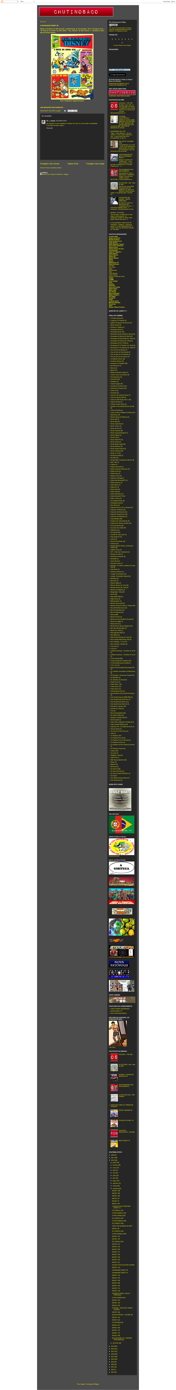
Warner (113, 762)
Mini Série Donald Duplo (118, 628)
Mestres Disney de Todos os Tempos (122, 605)
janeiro (115, 1162)
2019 (112, 1362)
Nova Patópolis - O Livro (118, 641)
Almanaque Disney (116, 332)
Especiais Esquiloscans (118, 514)
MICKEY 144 (116, 1303)
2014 (112, 1349)
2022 (112, 1369)
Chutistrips (114, 393)
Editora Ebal (114, 491)
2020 (112, 1364)
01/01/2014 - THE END (125, 103)
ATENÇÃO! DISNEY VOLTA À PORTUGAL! (121, 1294)
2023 (112, 1372)
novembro (116, 1188)
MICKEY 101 (116, 1244)
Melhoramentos (115, 601)
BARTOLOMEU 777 (116, 1011)
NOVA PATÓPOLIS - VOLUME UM (122, 1315)
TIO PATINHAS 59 (117, 1322)
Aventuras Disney (116, 361)
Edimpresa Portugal (116, 478)
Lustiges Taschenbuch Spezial (120, 576)
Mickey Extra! (115, 623)
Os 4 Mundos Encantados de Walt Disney (123, 671)
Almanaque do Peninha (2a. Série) (121, 341)
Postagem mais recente (49, 164)
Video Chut (114, 757)
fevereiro (115, 1165)
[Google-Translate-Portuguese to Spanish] (122, 44)
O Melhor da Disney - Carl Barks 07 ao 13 (123, 654)
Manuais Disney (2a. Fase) (118, 587)
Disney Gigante (115, 435)
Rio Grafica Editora (116, 715)
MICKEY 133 (116, 1267)
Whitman (113, 764)
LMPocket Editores (116, 571)
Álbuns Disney (115, 325)
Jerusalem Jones (116, 563)
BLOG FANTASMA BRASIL (119, 1013)
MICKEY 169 (116, 1328)
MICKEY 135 (116, 1275)
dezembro (116, 1343)
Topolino (113, 751)
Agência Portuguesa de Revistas (120, 323)
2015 (112, 1351)
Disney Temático (115, 451)
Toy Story (113, 753)
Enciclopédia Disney (117, 500)
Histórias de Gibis (116, 554)
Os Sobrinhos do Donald (118, 680)
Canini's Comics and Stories (119, 375)
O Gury (113, 648)
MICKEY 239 (116, 1285)
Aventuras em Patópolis (118, 363)
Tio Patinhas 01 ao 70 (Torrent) (120, 740)
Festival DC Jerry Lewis (118, 534)
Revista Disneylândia (117, 713)
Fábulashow (114, 530)
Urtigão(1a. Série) (116, 755)
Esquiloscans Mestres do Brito (120, 523)
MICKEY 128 (116, 1249)
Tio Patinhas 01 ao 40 (117, 738)
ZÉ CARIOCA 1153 (117, 1241)
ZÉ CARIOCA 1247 (117, 1218)
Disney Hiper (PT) (116, 439)
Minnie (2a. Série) (116, 630)
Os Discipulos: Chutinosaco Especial (121, 675)
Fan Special (114, 532)
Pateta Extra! (114, 682)
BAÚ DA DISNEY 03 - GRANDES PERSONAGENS (122, 1338)
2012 (112, 1160)
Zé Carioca (114, 769)
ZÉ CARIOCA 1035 (117, 1223)
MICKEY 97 (115, 1201)
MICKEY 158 (116, 1312)
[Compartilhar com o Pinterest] (76, 111)
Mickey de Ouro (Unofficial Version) (121, 619)
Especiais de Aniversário (118, 512)
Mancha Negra (115, 583)
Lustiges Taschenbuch (117, 574)
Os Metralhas (114, 677)
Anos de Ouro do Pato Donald (119, 352)
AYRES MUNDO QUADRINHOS (120, 1009)
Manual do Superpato (117, 589)
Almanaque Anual (116, 329)
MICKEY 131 (116, 1262)
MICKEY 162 (116, 1317)
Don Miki (113, 457)
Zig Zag (113, 775)
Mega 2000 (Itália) (116, 596)
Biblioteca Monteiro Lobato (118, 372)
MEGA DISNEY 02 (124, 1140)
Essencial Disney (116, 525)
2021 (112, 1367)
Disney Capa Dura (116, 424)
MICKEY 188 (116, 1335)
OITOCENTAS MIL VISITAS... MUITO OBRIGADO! (124, 199)
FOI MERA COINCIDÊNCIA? (124, 117)
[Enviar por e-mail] (69, 111)
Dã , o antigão (51, 121)
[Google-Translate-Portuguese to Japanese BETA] (125, 40)
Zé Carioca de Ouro (116, 771)
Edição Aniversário (116, 466)
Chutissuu (113, 390)
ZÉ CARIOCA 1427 (117, 1210)
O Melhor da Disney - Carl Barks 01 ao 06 (123, 651)
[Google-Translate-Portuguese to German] (118, 40)
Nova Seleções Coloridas (118, 644)
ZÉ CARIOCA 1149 (117, 1231)
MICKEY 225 (116, 1259)
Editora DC (114, 487)
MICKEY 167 (116, 1325)
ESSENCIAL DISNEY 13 (126, 1120)
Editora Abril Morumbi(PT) (118, 480)
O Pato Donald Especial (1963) (120, 663)
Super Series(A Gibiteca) (118, 724)
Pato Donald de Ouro (117, 691)
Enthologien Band (116, 503)
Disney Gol (114, 437)
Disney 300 (114, 419)
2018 (112, 1359)
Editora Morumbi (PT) (117, 496)
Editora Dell (114, 489)
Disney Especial (115, 430)
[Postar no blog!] (71, 111)
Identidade (114, 558)
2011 (112, 1157)
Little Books (114, 569)
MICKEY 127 (116, 1252)
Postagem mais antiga (95, 164)
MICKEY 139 (116, 1291)
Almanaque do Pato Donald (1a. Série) (122, 338)
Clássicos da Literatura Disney (120, 395)
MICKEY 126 (116, 1246)
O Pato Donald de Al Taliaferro (119, 660)
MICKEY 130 (116, 1257)
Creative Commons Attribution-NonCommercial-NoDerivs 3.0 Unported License (120, 29)
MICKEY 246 (116, 1196)
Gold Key (113, 543)
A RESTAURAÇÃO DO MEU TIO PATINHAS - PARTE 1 (125, 156)
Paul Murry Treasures (117, 706)
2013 (112, 1346)
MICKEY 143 (116, 1300)
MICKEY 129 (116, 1254)
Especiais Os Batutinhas (118, 516)
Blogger (96, 1384)
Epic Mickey (114, 505)
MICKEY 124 (116, 1239)
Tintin (112, 733)
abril (114, 1170)
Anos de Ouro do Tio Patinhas (119, 354)
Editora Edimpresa (116, 494)
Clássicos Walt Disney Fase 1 (119, 399)
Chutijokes (114, 381)
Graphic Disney (115, 549)
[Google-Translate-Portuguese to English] (128, 40)
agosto (115, 1180)
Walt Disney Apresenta (117, 760)
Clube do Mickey (115, 402)
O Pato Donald (115, 658)
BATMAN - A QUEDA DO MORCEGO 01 (126, 1075)
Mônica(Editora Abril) (117, 632)
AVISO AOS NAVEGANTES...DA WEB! (127, 1131)
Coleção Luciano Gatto (117, 404)
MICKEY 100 (116, 1191)
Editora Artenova (115, 482)
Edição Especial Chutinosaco (119, 469)
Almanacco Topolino (116, 327)
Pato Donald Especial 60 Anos (119, 699)
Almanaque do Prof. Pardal (118, 343)
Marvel (112, 594)
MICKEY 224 (116, 1278)
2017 (112, 1356)
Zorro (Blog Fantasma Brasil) (119, 778)
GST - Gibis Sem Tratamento (119, 552)
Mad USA (113, 580)
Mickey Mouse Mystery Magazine (120, 626)
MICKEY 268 (116, 1283)
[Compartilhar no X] (73, 111)
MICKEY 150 (116, 1305)
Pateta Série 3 (115, 689)
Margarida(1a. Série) (116, 592)
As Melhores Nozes (116, 359)
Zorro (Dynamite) (115, 780)
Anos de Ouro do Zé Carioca (119, 356)
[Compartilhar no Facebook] (74, 111)
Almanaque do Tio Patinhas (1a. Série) (122, 345)
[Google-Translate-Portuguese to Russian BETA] (132, 40)
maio (114, 1173)
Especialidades (115, 518)
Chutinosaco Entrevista (117, 386)
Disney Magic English (117, 444)
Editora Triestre (115, 498)
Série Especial (115, 720)
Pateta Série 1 (115, 684)
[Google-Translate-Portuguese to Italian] (122, 40)
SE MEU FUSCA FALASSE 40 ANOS (123, 1265)
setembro (116, 1183)
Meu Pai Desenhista (116, 610)
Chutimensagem (115, 384)
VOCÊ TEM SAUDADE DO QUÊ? (122, 1226)
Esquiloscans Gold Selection (119, 521)
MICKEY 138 (116, 1280)
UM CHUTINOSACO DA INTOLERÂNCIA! (126, 170)
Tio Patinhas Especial (117, 748)
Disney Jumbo (115, 442)
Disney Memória (115, 446)
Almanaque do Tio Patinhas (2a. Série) (122, 347)
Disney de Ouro (115, 428)
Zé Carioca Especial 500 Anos (119, 773)
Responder (50, 128)
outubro (115, 1186)
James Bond (114, 561)
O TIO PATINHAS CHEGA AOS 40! (121, 223)
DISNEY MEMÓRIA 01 (125, 1110)
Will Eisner (114, 766)
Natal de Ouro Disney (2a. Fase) (120, 637)
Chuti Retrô (114, 379)
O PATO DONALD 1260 (119, 1234)
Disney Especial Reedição (118, 433)
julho (114, 1178)
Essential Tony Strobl (117, 528)
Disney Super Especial (117, 448)
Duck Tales (114, 462)
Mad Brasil (114, 578)
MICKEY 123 (116, 1236)
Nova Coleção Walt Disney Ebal (120, 639)
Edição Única (114, 473)
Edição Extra (114, 471)
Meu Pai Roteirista (116, 612)
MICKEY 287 (116, 1203)
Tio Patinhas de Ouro (117, 742)
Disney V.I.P (114, 453)
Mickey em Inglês (116, 621)
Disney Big (114, 421)
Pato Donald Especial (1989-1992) (121, 697)
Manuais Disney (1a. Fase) (118, 585)
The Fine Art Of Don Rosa (118, 731)
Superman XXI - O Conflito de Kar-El (121, 726)
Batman (113, 368)
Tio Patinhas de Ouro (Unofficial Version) (123, 744)
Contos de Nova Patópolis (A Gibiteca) (122, 412)
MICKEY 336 (116, 1193)
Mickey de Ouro (115, 617)
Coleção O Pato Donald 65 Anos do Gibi (122, 406)
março (115, 1167)
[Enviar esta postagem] (64, 111)
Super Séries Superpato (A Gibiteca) (121, 722)
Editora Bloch (114, 485)
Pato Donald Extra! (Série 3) (119, 704)
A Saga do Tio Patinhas (117, 320)
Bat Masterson (115, 365)
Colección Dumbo (116, 410)
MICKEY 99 (115, 1198)
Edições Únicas (115, 476)
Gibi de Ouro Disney (116, 541)
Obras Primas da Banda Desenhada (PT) (123, 667)
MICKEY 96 (115, 1228)
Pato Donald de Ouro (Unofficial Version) (122, 693)
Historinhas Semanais (117, 556)
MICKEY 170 (116, 1330)
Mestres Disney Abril (117, 603)
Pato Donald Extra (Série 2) (119, 702)
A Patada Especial (116, 318)
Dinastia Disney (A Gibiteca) (119, 417)
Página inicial (72, 164)
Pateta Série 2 (115, 686)
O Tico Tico (114, 665)
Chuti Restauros (115, 377)
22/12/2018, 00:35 (61, 121)
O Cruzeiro (114, 646)
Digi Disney (114, 415)
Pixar (112, 711)
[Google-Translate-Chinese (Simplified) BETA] (112, 40)
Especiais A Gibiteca (117, 509)
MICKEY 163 (116, 1320)
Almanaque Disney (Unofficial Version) (122, 334)
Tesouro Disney (115, 729)
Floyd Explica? (115, 537)
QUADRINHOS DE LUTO (118, 131)
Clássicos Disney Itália (117, 397)
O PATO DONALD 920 (118, 1215)
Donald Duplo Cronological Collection (121, 460)
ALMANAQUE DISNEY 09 (120, 1270)
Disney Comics (115, 426)
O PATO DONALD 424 (118, 1297)
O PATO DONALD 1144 (119, 1213)
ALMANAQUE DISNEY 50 (120, 1272)
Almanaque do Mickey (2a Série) (120, 336)
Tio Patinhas (114, 735)
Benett (112, 370)
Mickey (113, 614)
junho (114, 1175)
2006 (112, 1155)
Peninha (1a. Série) (116, 708)
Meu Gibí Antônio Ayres (117, 608)
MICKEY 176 (116, 1333)
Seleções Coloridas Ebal (118, 717)
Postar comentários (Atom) (53, 168)
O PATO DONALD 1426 (119, 1221)
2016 (112, 1354)
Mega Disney (114, 599)
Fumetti (113, 539)
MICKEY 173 (116, 1288)
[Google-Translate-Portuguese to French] (115, 40)
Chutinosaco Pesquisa (117, 388)
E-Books (113, 464)
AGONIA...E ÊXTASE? (117, 212)
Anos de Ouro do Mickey (118, 350)
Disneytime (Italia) (116, 455)
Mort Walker (114, 635)
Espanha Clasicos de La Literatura (121, 507)
